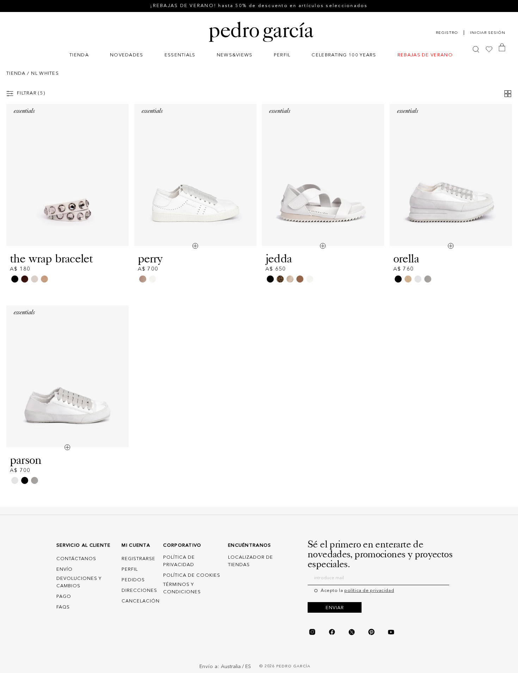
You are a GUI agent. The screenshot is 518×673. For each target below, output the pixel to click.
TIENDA (16, 73)
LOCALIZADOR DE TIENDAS (250, 561)
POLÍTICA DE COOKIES (191, 575)
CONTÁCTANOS (76, 559)
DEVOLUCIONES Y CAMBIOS (78, 582)
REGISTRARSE (138, 559)
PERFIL (130, 569)
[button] (79, 56)
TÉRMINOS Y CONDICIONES (182, 588)
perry (150, 258)
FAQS (63, 607)
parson (25, 460)
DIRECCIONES (139, 590)
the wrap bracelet (51, 258)
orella (406, 258)
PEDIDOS (133, 580)
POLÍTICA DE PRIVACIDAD (179, 561)
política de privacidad (369, 590)
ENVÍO (64, 569)
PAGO (63, 596)
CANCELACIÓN (141, 601)
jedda (278, 258)
